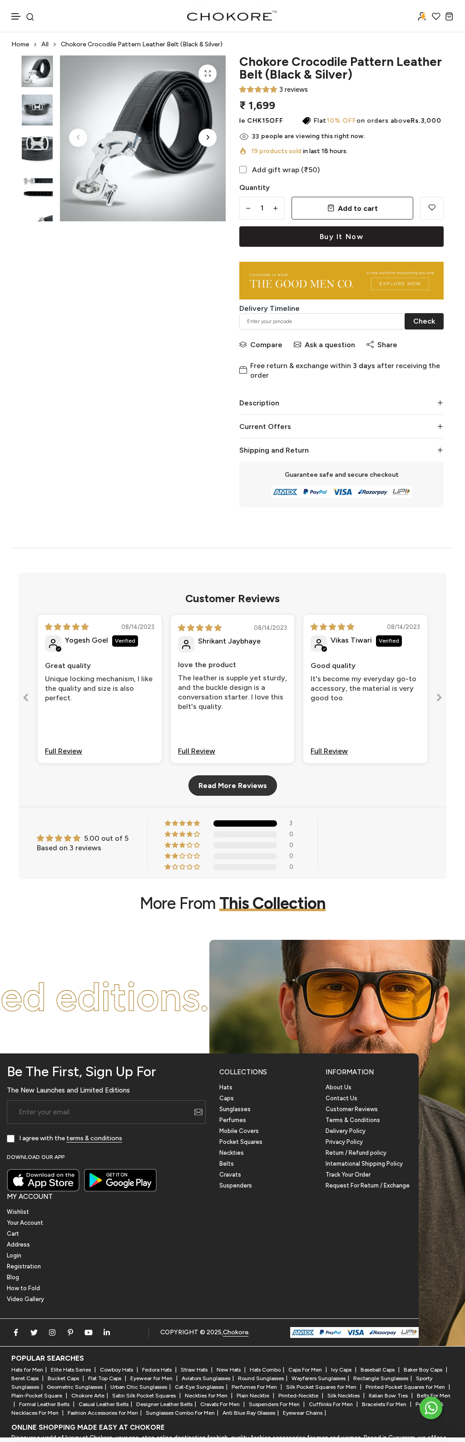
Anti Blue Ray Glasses (249, 1413)
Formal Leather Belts (45, 1404)
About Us (338, 1087)
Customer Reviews (352, 1109)
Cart (13, 1233)
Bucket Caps (64, 1378)
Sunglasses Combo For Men (180, 1413)
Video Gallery (25, 1299)
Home (20, 44)
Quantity (254, 187)
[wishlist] (436, 16)
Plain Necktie (254, 1395)
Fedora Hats (157, 1370)
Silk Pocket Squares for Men (322, 1387)
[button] (16, 16)
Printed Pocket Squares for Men (406, 1387)
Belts (226, 1163)
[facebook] (16, 1332)
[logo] (232, 16)
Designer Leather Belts (164, 1404)
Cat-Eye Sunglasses (199, 1387)
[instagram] (52, 1332)
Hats (225, 1087)
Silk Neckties (344, 1395)
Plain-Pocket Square (37, 1395)
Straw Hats (195, 1370)
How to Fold (23, 1288)
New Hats (229, 1370)
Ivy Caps (342, 1370)
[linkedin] (107, 1332)
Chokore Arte (87, 1395)
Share (387, 344)
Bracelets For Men (385, 1404)
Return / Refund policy (356, 1152)
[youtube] (88, 1332)
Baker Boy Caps (424, 1370)
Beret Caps (25, 1378)
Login (14, 1255)
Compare (266, 344)
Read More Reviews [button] (232, 785)
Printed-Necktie (299, 1395)
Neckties (231, 1152)
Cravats (230, 1174)
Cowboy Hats (117, 1370)
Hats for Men (27, 1370)
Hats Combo (265, 1370)
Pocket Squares (240, 1141)
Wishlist (18, 1211)
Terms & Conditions (353, 1120)
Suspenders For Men (275, 1404)
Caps (226, 1098)
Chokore (235, 1332)
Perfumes (232, 1120)
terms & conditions (94, 1138)
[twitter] (34, 1332)
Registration (24, 1266)
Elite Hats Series (71, 1370)
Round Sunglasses (261, 1378)
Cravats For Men (220, 1404)
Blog (13, 1277)
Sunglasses (235, 1109)
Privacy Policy (344, 1141)
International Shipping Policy (364, 1163)
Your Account (25, 1222)
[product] (207, 74)
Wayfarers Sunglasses (319, 1378)
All (45, 44)
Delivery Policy (346, 1131)
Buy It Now (342, 236)
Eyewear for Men (152, 1378)
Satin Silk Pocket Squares (144, 1395)
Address (18, 1244)
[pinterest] (70, 1332)
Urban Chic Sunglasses (138, 1387)
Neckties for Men (207, 1395)
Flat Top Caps (105, 1378)
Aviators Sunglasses (206, 1378)
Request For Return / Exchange (368, 1185)
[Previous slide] (26, 699)
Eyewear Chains (302, 1413)
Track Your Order (348, 1174)
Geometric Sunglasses (75, 1387)
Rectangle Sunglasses (380, 1378)
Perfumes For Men (255, 1387)
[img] (67, 627)
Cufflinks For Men (331, 1404)
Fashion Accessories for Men (103, 1413)
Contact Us (341, 1098)
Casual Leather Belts (104, 1404)
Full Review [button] (63, 751)
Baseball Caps (378, 1370)
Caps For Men (305, 1370)
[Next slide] (439, 699)
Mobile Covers (239, 1131)
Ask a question (330, 344)
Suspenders (235, 1185)
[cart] (449, 16)
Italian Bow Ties (389, 1395)
